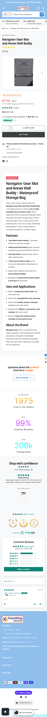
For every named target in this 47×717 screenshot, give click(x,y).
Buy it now (23, 134)
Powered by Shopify (32, 709)
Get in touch (22, 378)
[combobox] (29, 14)
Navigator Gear (8, 35)
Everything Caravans (20, 709)
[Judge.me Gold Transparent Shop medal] (34, 523)
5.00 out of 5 (29, 546)
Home (6, 28)
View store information (14, 152)
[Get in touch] (38, 8)
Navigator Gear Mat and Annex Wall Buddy (24, 28)
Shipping (15, 104)
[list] (23, 22)
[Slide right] (42, 72)
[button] (3, 8)
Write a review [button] (23, 569)
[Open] (5, 711)
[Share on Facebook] (3, 161)
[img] (23, 466)
